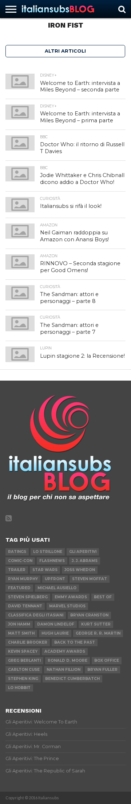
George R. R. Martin (98, 633)
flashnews (52, 560)
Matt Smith (21, 633)
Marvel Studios (67, 606)
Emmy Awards (71, 597)
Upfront (55, 579)
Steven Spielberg (28, 597)
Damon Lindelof (55, 624)
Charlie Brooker (27, 642)
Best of (103, 597)
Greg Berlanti (24, 660)
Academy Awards (64, 651)
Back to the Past (74, 642)
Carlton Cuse (24, 669)
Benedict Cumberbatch (72, 678)
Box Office (106, 660)
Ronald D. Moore (67, 660)
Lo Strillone (47, 551)
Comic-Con (20, 560)
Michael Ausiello (56, 588)
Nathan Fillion (63, 669)
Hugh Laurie (55, 633)
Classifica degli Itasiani (35, 615)
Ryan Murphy (23, 579)
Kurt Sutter (96, 624)
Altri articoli (65, 51)
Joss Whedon (79, 569)
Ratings (17, 551)
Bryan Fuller (102, 669)
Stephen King (23, 678)
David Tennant (25, 606)
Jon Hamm (19, 624)
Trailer (16, 569)
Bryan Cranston (89, 615)
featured (19, 588)
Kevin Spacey (22, 651)
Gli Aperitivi (82, 551)
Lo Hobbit (19, 687)
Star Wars (44, 569)
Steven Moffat (89, 579)
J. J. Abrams (85, 560)
